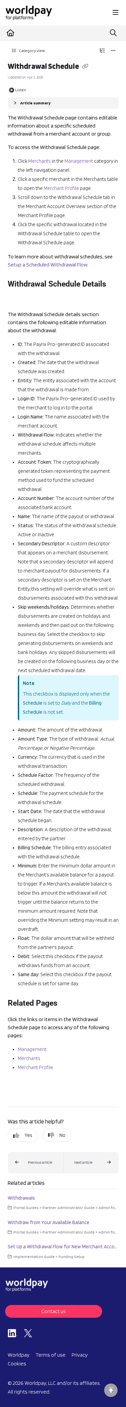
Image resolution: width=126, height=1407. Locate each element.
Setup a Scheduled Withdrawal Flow (47, 264)
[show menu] (115, 12)
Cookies (17, 1363)
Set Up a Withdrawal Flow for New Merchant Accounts (63, 1247)
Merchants (39, 161)
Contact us (53, 1311)
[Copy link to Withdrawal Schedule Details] (18, 298)
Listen (20, 89)
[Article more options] (113, 51)
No (62, 1135)
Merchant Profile (61, 188)
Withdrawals (21, 1198)
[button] (35, 1162)
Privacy (80, 1355)
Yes (28, 1135)
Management (79, 161)
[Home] (28, 12)
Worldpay (19, 1355)
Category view (31, 50)
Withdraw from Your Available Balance (48, 1222)
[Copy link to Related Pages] (67, 1003)
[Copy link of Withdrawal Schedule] (85, 66)
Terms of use (51, 1355)
